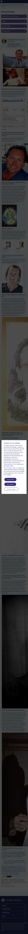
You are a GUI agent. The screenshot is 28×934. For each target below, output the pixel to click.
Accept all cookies (10, 479)
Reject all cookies (10, 484)
